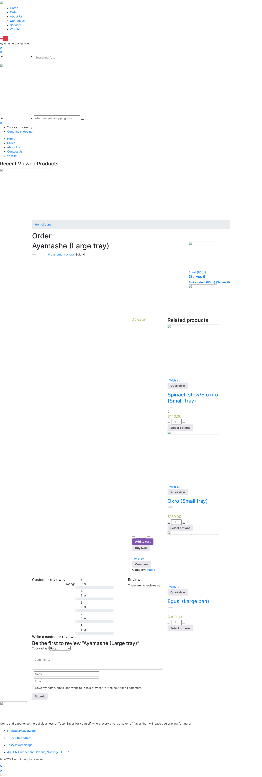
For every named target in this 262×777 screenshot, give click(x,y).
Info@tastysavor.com (21, 730)
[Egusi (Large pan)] (193, 557)
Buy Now (141, 548)
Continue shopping (20, 131)
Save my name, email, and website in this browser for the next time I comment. (88, 688)
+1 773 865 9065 (18, 738)
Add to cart (143, 541)
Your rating (40, 648)
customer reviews (61, 254)
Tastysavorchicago (20, 745)
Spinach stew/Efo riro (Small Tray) (193, 398)
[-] (133, 536)
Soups (47, 224)
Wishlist (15, 29)
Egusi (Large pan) (188, 601)
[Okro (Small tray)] (193, 456)
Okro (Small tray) (188, 501)
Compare (141, 564)
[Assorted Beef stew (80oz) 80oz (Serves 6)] (26, 194)
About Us (16, 16)
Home (14, 8)
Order (14, 12)
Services (15, 25)
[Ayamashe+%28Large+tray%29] (35, 315)
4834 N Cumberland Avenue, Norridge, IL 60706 (39, 752)
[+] (148, 536)
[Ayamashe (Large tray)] (33, 315)
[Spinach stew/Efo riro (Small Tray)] (193, 350)
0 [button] (1, 123)
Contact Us (17, 20)
